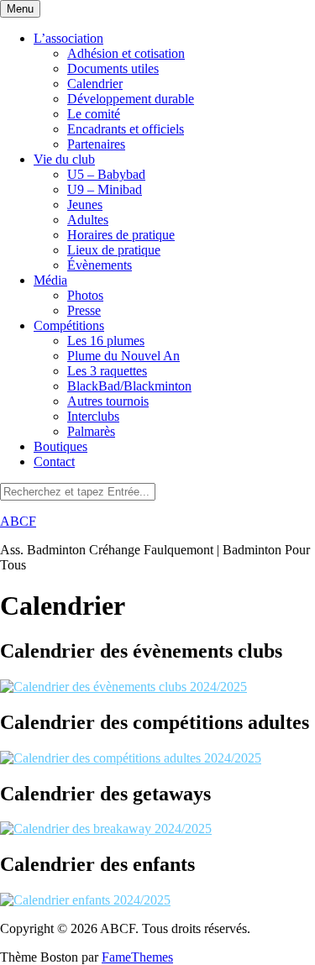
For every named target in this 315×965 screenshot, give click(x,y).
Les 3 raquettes (107, 371)
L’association (68, 38)
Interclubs (93, 416)
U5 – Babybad (106, 174)
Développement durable (130, 99)
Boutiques (60, 446)
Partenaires (96, 144)
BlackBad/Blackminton (129, 386)
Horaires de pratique (121, 235)
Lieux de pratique (113, 250)
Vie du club (64, 159)
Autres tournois (108, 401)
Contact (54, 461)
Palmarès (91, 431)
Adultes (87, 219)
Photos (85, 295)
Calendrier (95, 83)
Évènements (99, 265)
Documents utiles (113, 68)
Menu (20, 9)
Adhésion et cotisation (126, 53)
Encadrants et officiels (125, 129)
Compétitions (69, 325)
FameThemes (137, 957)
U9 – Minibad (104, 189)
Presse (84, 310)
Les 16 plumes (105, 340)
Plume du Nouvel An (123, 356)
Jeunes (84, 204)
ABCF (18, 521)
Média (50, 280)
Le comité (93, 114)
